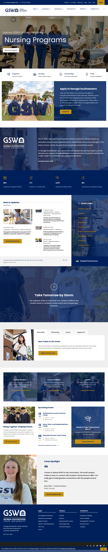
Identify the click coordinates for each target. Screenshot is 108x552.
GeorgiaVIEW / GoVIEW (85, 236)
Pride (92, 74)
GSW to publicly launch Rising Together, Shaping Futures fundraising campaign (53, 233)
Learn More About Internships (11, 262)
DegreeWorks (82, 222)
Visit (89, 2)
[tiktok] (104, 546)
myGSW (66, 2)
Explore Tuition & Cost (48, 353)
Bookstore (81, 213)
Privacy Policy (34, 549)
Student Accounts (84, 245)
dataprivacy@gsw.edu (68, 549)
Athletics (83, 9)
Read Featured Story (12, 241)
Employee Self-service (66, 521)
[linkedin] (97, 546)
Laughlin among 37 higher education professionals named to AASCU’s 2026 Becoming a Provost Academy (53, 248)
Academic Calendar (84, 209)
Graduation (82, 241)
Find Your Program (11, 50)
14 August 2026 (48, 227)
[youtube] (101, 546)
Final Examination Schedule (87, 231)
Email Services (82, 227)
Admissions (58, 9)
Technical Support (65, 527)
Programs (15, 74)
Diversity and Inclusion (45, 518)
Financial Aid (71, 9)
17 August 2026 (48, 210)
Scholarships (69, 74)
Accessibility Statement (45, 516)
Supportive (81, 332)
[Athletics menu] (87, 9)
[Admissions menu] (63, 9)
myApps (82, 527)
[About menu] (38, 9)
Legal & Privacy (43, 521)
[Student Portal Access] (88, 261)
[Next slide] (66, 260)
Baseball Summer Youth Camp (54, 435)
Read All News (7, 205)
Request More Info (88, 441)
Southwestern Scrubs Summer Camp (54, 414)
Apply (101, 2)
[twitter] (91, 546)
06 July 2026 (47, 239)
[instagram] (94, 546)
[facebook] (87, 546)
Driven (68, 332)
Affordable (41, 332)
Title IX (40, 529)
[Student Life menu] (99, 9)
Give (94, 2)
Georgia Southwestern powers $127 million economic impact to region (17, 233)
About (35, 9)
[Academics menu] (50, 9)
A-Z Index (73, 2)
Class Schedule (83, 218)
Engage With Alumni (88, 390)
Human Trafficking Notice (46, 524)
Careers (61, 518)
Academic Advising (86, 516)
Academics (45, 9)
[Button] (104, 9)
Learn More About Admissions (20, 390)
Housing (41, 74)
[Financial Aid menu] (76, 9)
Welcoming (55, 332)
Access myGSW (54, 390)
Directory (80, 2)
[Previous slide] (64, 260)
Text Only (41, 527)
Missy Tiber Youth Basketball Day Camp (55, 425)
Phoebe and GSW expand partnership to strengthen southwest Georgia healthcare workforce (53, 220)
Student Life (94, 9)
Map (85, 2)
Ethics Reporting (64, 524)
